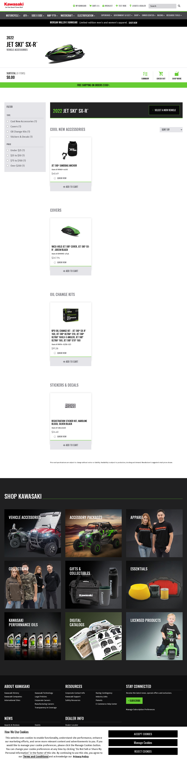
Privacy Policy (81, 756)
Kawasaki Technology (44, 693)
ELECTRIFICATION (86, 15)
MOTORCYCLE (12, 15)
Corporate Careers (42, 700)
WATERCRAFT (67, 15)
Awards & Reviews (12, 725)
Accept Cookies (143, 734)
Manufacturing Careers (44, 704)
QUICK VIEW (61, 178)
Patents (99, 700)
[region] (93, 743)
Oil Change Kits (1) (20, 131)
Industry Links (102, 697)
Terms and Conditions (35, 756)
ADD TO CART (71, 186)
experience (106, 15)
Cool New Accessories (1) (23, 121)
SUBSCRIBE (135, 700)
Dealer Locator (71, 725)
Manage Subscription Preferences (140, 709)
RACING (160, 15)
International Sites (12, 700)
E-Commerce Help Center (106, 704)
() (95, 6)
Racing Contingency (104, 693)
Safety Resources (72, 700)
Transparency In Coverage (46, 707)
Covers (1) (15, 126)
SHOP (136, 15)
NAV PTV (51, 15)
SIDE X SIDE (37, 15)
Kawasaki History (11, 693)
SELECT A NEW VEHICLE (165, 110)
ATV (25, 15)
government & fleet (122, 15)
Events (37, 725)
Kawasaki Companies (13, 697)
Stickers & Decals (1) (21, 136)
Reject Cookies (143, 751)
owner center (148, 15)
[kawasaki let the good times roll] (14, 5)
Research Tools (173, 15)
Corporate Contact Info (75, 693)
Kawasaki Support (72, 697)
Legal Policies (41, 697)
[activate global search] (179, 6)
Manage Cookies (143, 742)
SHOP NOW (133, 22)
